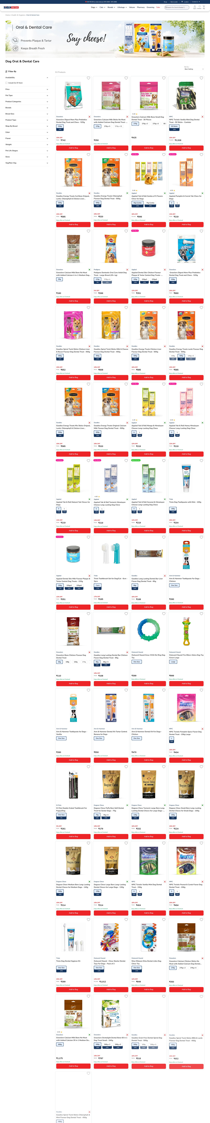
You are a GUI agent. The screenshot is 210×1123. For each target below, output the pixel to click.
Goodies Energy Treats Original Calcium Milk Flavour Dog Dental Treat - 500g (110, 426)
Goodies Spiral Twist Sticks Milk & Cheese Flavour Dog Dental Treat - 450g (111, 350)
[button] (94, 7)
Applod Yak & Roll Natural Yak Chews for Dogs (73, 503)
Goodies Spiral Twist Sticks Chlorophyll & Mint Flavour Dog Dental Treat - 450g (73, 1115)
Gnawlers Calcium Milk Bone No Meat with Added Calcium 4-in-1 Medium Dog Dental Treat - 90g (72, 274)
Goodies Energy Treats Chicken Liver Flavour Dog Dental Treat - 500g (146, 350)
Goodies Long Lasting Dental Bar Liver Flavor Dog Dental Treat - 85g (147, 580)
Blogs (165, 2)
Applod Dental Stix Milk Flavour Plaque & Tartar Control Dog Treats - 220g (73, 580)
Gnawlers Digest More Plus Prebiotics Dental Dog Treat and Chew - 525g (71, 120)
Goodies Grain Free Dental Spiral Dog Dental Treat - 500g (147, 1038)
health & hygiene (18, 15)
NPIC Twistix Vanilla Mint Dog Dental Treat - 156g (147, 885)
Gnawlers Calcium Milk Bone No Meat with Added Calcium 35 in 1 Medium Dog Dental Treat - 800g (73, 1039)
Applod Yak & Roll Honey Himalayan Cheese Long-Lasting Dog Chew (184, 426)
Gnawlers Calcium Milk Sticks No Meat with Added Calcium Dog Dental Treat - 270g (110, 121)
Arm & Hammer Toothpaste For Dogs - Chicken (184, 579)
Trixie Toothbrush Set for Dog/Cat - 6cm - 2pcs (110, 579)
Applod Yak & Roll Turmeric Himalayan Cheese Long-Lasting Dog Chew (109, 503)
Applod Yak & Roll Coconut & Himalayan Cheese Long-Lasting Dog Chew (148, 503)
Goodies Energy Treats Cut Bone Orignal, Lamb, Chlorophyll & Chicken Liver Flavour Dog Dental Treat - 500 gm (72, 197)
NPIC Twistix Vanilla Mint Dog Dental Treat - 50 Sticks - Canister (184, 120)
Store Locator (174, 2)
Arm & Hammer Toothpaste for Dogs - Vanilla (71, 732)
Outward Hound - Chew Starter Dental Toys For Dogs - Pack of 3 (109, 962)
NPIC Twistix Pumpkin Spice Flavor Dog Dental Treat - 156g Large (185, 733)
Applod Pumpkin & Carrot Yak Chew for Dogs (185, 197)
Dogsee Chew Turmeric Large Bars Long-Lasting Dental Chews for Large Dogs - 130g (148, 809)
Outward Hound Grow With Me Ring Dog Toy (148, 656)
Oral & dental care (32, 15)
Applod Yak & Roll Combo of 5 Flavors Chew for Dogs (147, 197)
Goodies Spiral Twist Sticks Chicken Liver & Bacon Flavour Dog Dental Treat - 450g (73, 350)
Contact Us (196, 2)
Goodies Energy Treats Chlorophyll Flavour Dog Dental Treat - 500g (108, 197)
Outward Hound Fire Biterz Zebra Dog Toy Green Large (186, 656)
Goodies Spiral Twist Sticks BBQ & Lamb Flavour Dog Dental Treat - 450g (185, 1038)
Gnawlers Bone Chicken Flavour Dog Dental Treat (71, 656)
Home (7, 15)
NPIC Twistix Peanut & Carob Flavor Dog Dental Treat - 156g (185, 885)
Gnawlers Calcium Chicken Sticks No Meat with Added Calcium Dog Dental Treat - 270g (184, 962)
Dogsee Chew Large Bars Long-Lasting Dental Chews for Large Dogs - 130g (110, 885)
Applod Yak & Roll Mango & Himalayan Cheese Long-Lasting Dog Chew (147, 426)
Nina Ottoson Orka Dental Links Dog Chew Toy (146, 962)
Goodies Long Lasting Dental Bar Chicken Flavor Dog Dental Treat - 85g (111, 656)
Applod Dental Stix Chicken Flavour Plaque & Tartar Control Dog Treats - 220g (146, 274)
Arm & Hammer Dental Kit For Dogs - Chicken (147, 732)
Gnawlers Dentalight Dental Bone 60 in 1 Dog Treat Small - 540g (110, 1038)
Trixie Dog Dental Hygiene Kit (68, 961)
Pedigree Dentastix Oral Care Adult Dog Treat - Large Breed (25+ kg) (110, 273)
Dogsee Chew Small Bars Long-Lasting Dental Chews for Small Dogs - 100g (185, 809)
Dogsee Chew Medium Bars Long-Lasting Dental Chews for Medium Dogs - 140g (73, 885)
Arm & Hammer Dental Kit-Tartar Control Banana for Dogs (110, 732)
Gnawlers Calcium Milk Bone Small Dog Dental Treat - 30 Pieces (148, 118)
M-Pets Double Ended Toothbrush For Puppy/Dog (71, 809)
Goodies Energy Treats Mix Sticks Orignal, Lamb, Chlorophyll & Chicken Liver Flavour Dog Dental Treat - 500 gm (73, 427)
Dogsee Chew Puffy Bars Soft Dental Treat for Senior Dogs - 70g (109, 809)
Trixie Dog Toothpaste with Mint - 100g (185, 502)
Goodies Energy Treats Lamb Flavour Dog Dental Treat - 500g (186, 350)
